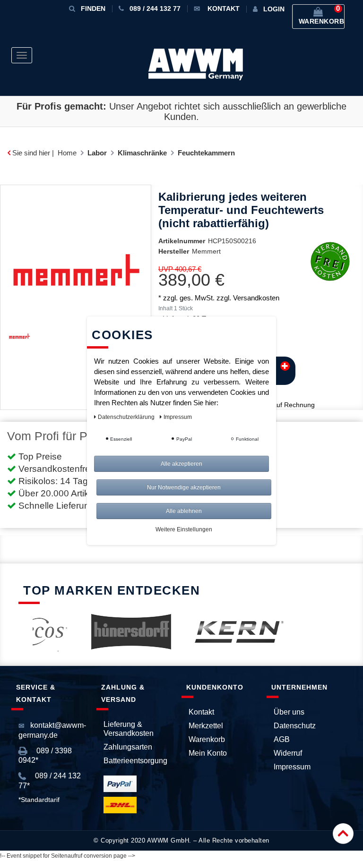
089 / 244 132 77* (49, 780)
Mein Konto (208, 753)
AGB (282, 739)
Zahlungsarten (128, 747)
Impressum (292, 767)
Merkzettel (206, 726)
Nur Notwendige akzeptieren (184, 487)
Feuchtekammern (206, 153)
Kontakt (201, 712)
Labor (97, 153)
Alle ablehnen (184, 511)
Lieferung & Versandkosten (129, 728)
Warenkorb (207, 739)
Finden (93, 8)
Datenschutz (295, 726)
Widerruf (288, 753)
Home (67, 153)
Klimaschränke (142, 153)
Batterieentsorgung (135, 761)
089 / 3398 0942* (45, 755)
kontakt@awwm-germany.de (52, 730)
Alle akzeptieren (181, 463)
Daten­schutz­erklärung (127, 417)
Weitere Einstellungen (184, 529)
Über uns (289, 712)
